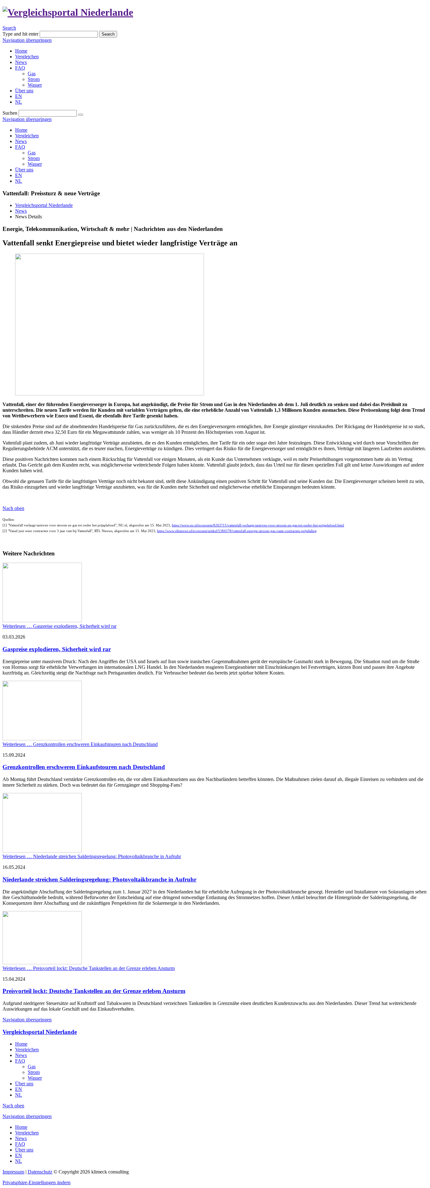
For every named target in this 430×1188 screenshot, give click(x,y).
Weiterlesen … (59, 626)
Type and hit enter (20, 34)
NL (18, 181)
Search (9, 28)
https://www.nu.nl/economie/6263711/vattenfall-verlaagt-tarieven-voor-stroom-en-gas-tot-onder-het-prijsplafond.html (258, 525)
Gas (32, 152)
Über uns (24, 169)
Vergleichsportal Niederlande (44, 205)
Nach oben (13, 508)
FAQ (20, 147)
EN (18, 175)
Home (21, 130)
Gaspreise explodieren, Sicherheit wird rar (57, 649)
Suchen (10, 113)
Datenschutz (40, 1171)
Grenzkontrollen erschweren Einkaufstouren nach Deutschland (84, 767)
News (21, 141)
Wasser (35, 164)
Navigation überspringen (27, 40)
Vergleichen (27, 135)
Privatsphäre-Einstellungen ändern (37, 1182)
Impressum (13, 1171)
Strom (34, 158)
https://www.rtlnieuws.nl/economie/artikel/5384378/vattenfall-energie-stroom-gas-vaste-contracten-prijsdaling (237, 531)
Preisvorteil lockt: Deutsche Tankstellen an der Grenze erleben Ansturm (94, 991)
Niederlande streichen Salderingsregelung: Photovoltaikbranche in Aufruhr (99, 879)
